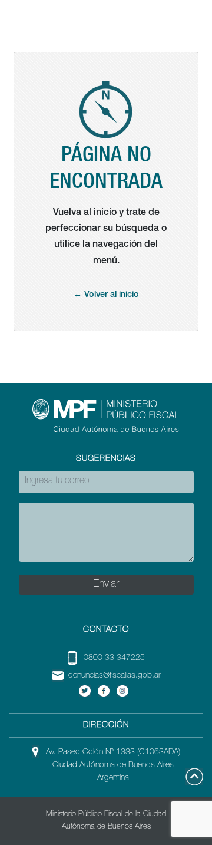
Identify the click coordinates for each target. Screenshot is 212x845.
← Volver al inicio (106, 295)
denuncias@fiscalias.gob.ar (114, 676)
